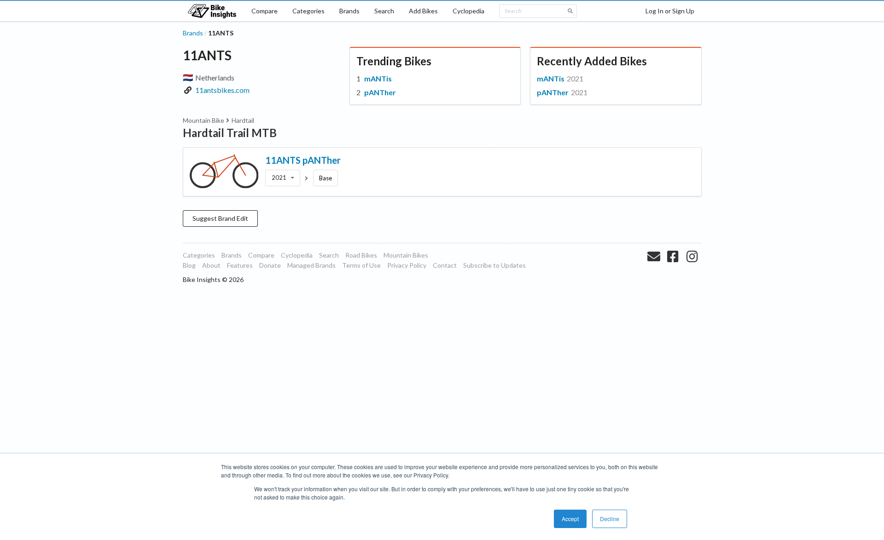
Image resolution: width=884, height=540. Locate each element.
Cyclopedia (468, 11)
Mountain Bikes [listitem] (406, 255)
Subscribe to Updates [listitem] (494, 265)
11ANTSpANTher (303, 160)
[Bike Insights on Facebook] (673, 267)
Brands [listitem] (231, 255)
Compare (264, 11)
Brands (349, 11)
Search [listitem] (329, 255)
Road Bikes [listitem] (361, 255)
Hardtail (243, 120)
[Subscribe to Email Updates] (654, 267)
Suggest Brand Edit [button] (220, 218)
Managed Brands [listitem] (311, 265)
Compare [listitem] (261, 255)
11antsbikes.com (222, 90)
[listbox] (282, 178)
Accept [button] (570, 519)
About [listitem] (211, 265)
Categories (308, 11)
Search (384, 11)
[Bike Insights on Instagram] (693, 267)
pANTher (380, 92)
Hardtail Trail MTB (230, 132)
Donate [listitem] (270, 265)
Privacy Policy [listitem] (406, 265)
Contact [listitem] (445, 265)
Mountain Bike (203, 120)
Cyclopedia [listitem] (297, 255)
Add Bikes (423, 11)
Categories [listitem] (199, 255)
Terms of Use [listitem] (361, 265)
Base (325, 178)
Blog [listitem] (189, 265)
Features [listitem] (240, 265)
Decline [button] (609, 519)
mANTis (378, 78)
